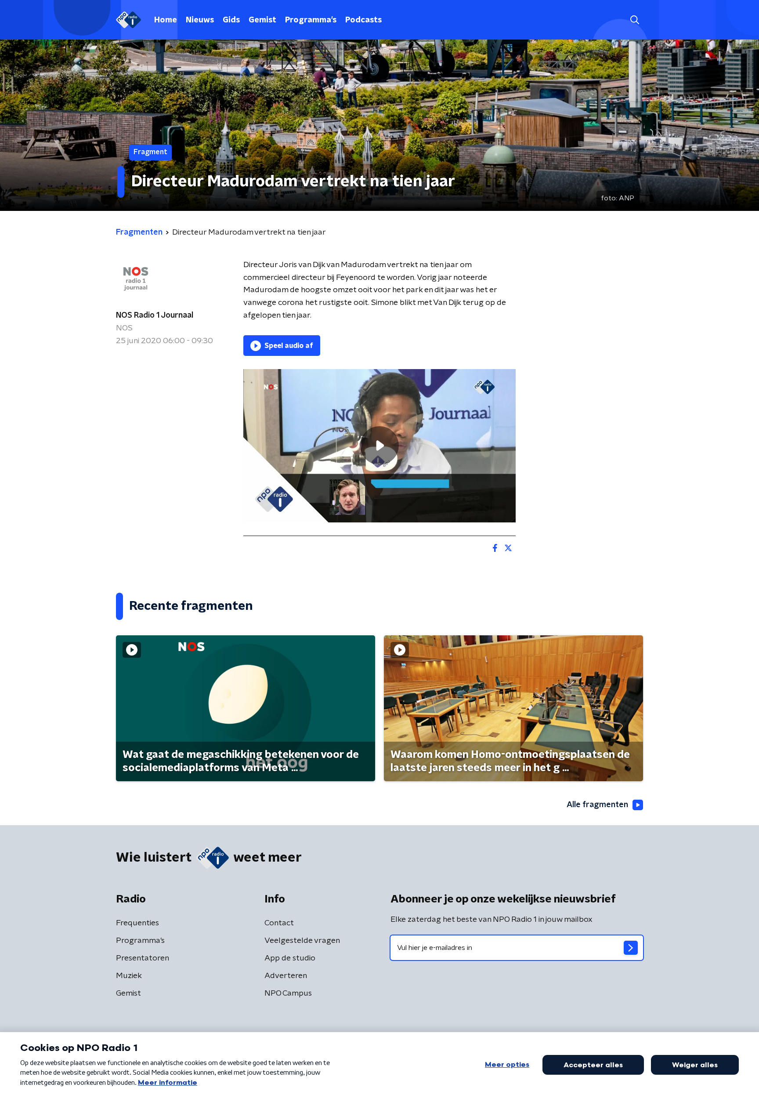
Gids (231, 20)
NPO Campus (288, 993)
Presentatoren (142, 958)
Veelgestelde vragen (302, 941)
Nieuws (200, 20)
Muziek (129, 976)
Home (165, 20)
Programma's (310, 20)
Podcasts (363, 20)
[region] (379, 445)
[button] (634, 20)
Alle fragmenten (597, 805)
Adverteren (285, 976)
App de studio (289, 958)
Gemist (262, 20)
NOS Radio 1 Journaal (154, 315)
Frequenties (137, 923)
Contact (279, 923)
